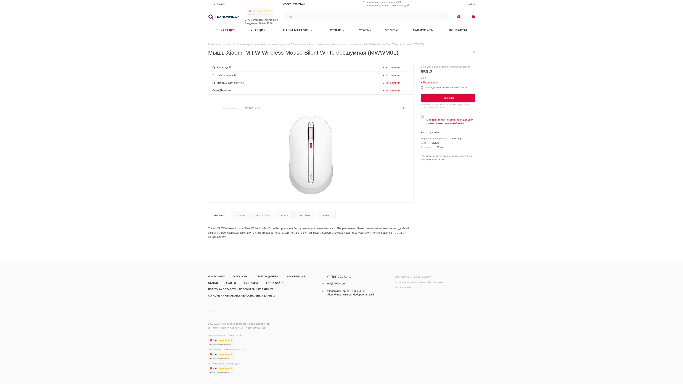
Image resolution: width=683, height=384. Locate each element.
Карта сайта (275, 283)
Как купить (262, 215)
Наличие (326, 215)
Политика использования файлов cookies (420, 282)
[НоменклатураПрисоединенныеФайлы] (311, 156)
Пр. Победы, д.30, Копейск (227, 82)
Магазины (240, 276)
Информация (296, 276)
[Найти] (443, 16)
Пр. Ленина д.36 (221, 67)
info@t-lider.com (336, 283)
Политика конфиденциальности (413, 277)
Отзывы (240, 215)
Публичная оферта (406, 288)
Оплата (284, 215)
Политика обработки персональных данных (240, 289)
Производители (267, 276)
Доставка (304, 215)
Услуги (231, 283)
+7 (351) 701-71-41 (294, 4)
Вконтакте (212, 307)
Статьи (213, 283)
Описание (219, 215)
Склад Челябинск (222, 90)
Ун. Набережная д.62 (224, 75)
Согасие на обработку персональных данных (241, 295)
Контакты (251, 283)
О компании (216, 276)
